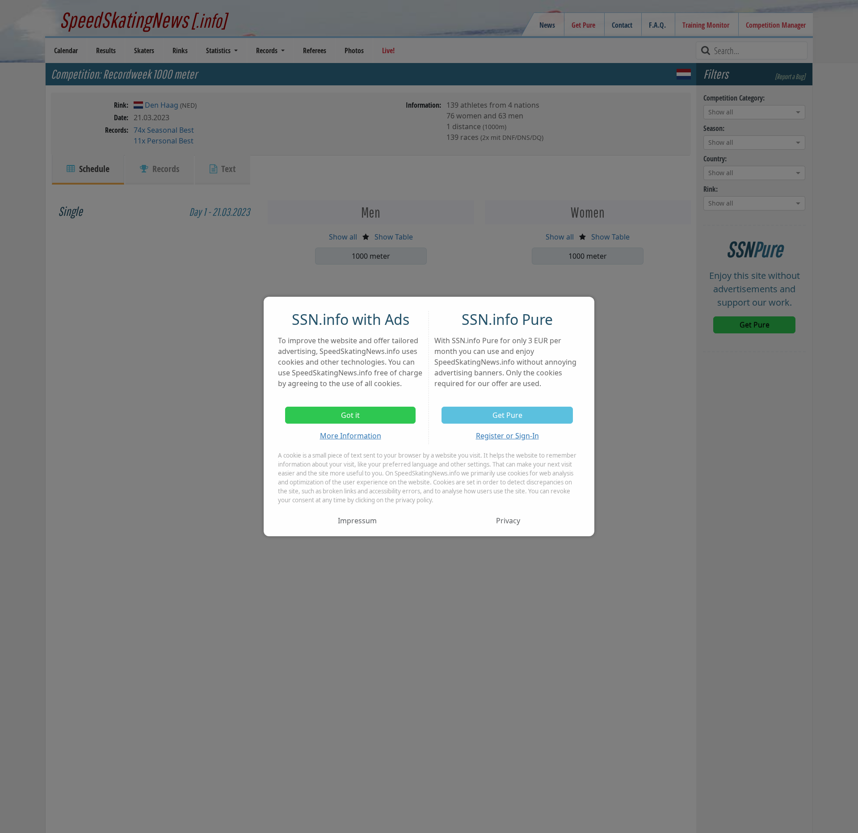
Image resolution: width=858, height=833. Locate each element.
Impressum (357, 521)
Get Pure (507, 415)
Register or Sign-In (507, 436)
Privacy (508, 521)
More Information (350, 436)
